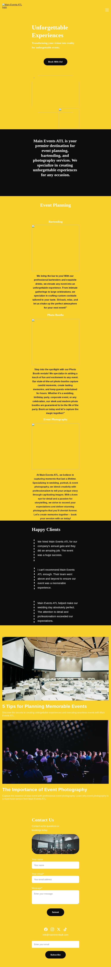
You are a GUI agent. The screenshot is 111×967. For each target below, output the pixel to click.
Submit (55, 912)
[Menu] (107, 10)
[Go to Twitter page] (58, 929)
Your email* (38, 874)
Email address (39, 939)
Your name (37, 859)
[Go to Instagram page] (52, 929)
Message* (37, 888)
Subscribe (55, 955)
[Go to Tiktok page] (65, 929)
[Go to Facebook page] (46, 929)
